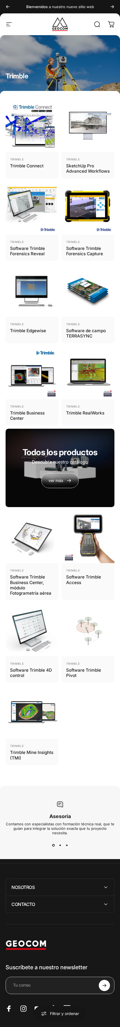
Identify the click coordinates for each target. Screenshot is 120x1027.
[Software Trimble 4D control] (32, 630)
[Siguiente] (112, 6)
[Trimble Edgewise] (32, 290)
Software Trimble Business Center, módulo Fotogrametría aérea (30, 585)
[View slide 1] (53, 845)
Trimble (17, 159)
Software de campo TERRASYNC (86, 333)
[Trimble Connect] (32, 125)
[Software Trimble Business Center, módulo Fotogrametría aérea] (32, 536)
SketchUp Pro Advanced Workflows (88, 168)
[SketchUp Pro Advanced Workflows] (88, 125)
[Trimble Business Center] (32, 372)
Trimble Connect (27, 165)
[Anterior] (8, 6)
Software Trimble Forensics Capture (84, 251)
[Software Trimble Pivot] (88, 630)
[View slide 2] (60, 845)
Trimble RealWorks (85, 413)
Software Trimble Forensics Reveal (27, 251)
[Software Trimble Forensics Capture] (88, 208)
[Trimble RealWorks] (88, 372)
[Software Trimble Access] (88, 536)
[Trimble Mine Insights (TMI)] (32, 712)
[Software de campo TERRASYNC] (88, 290)
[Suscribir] (104, 985)
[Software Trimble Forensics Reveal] (32, 208)
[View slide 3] (66, 845)
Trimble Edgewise (28, 330)
